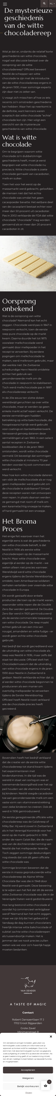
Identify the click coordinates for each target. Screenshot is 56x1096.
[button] (51, 1037)
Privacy (29, 1092)
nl (52, 3)
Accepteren (28, 1069)
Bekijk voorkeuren (28, 1086)
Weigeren (28, 1078)
